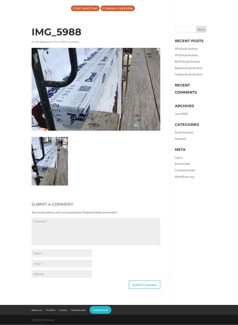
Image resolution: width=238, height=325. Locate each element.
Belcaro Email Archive (188, 68)
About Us (145, 8)
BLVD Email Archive (187, 61)
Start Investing (85, 8)
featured (180, 138)
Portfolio (193, 8)
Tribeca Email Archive (188, 74)
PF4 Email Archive (186, 48)
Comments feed (185, 170)
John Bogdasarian (43, 41)
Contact (63, 310)
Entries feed (182, 163)
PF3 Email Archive (186, 55)
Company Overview (118, 8)
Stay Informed (78, 310)
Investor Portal (219, 8)
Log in (178, 157)
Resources (168, 8)
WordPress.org (184, 176)
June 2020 (181, 113)
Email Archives (184, 132)
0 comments (73, 41)
